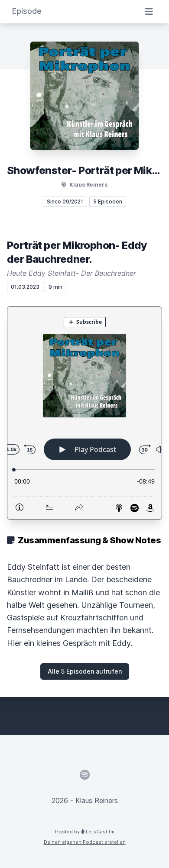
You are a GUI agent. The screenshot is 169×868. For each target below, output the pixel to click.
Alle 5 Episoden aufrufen (85, 671)
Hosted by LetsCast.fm (84, 832)
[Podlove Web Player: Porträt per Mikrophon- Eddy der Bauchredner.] (84, 413)
